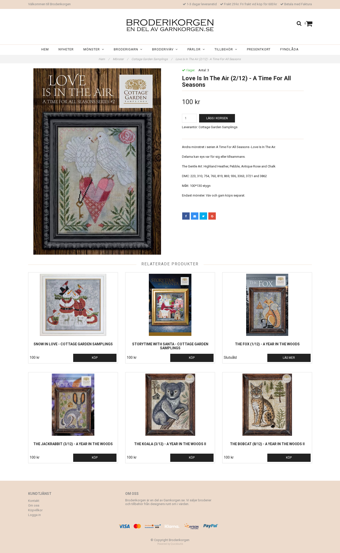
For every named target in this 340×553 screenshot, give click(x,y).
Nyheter (66, 49)
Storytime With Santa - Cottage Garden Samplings (170, 346)
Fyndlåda (289, 49)
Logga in (34, 515)
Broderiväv (163, 49)
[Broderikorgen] (170, 25)
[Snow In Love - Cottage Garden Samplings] (73, 305)
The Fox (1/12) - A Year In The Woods (267, 344)
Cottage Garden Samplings (151, 59)
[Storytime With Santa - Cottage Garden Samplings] (170, 305)
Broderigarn (127, 49)
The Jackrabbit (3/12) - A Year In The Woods (73, 444)
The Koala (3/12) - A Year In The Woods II (170, 444)
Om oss (33, 505)
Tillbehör (225, 49)
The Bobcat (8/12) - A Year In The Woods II (267, 444)
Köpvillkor (35, 510)
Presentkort (259, 49)
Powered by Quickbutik (170, 544)
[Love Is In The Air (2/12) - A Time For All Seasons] (97, 161)
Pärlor (195, 49)
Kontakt (33, 501)
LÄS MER (289, 357)
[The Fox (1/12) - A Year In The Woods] (267, 305)
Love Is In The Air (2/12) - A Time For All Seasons (208, 59)
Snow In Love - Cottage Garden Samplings (73, 344)
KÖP (95, 357)
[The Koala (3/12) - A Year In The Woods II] (170, 405)
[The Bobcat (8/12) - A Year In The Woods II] (267, 405)
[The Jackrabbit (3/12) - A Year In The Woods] (73, 405)
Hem (45, 49)
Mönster (92, 49)
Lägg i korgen (217, 118)
